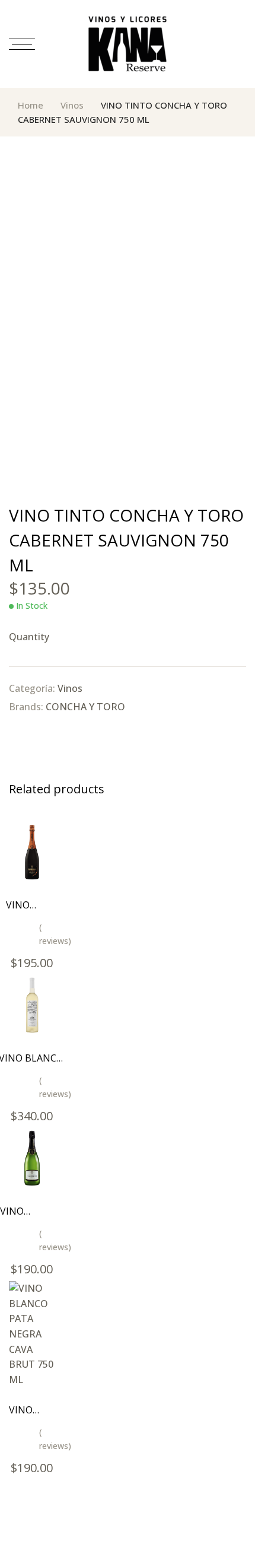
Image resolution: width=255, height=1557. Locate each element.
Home (30, 105)
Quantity (29, 636)
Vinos (72, 105)
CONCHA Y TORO (85, 706)
